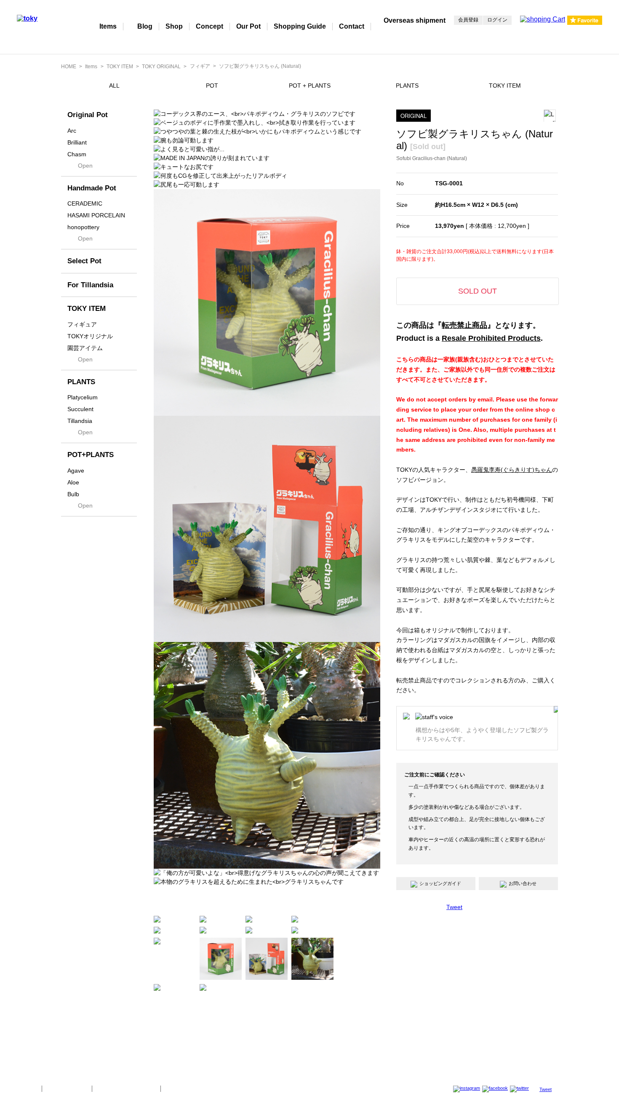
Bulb (73, 494)
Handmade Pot (91, 188)
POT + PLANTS (310, 85)
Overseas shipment (415, 20)
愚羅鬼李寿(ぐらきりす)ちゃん (511, 469)
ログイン (497, 20)
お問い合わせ (522, 883)
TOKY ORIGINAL (161, 67)
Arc (71, 130)
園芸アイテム (85, 348)
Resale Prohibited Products (491, 338)
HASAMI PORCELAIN (96, 215)
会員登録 (468, 20)
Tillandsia (79, 420)
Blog (144, 26)
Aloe (73, 482)
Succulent (80, 409)
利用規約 (176, 1088)
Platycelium (82, 397)
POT (212, 85)
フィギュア (82, 324)
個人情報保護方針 (66, 1088)
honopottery (83, 227)
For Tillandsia (90, 285)
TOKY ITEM (120, 67)
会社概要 (26, 1088)
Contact (351, 26)
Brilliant (77, 142)
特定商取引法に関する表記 (126, 1088)
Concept (209, 26)
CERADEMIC (84, 203)
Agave (75, 470)
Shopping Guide (300, 26)
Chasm (76, 154)
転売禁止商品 (464, 325)
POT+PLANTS (90, 455)
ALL (114, 85)
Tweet (454, 907)
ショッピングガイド (440, 883)
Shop (174, 26)
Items (108, 26)
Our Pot (248, 26)
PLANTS (407, 85)
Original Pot (87, 115)
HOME (68, 67)
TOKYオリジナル (90, 336)
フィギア (200, 66)
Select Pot (84, 261)
